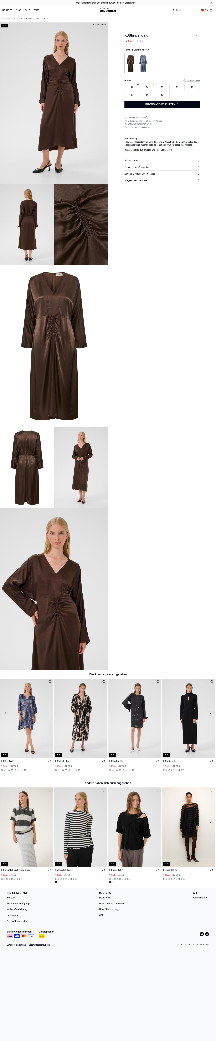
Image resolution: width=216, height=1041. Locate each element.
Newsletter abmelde (17, 921)
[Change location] (202, 10)
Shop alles (18, 19)
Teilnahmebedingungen (19, 903)
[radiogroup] (162, 91)
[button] (162, 160)
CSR (101, 915)
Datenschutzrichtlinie (16, 945)
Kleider (29, 19)
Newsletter (104, 897)
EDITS (36, 10)
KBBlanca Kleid (42, 19)
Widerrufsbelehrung (17, 909)
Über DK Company (108, 909)
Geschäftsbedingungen (39, 945)
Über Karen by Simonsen (112, 903)
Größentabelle (193, 80)
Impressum (13, 915)
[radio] (146, 87)
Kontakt (11, 897)
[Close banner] (211, 3)
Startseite (6, 19)
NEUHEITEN (7, 10)
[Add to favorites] (198, 36)
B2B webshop (199, 897)
